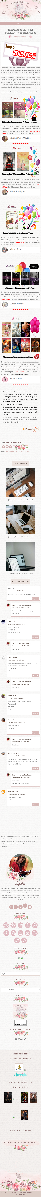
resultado (19, 451)
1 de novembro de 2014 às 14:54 (16, 624)
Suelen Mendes (13, 657)
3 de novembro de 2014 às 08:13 (20, 741)
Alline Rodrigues (13, 753)
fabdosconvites (13, 791)
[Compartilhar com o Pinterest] (10, 446)
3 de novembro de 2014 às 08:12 (20, 646)
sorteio (26, 451)
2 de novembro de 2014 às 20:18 (16, 722)
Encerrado (10, 451)
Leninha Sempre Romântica (21, 605)
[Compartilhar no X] (7, 446)
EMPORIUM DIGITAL (20, 1194)
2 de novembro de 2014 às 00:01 (16, 698)
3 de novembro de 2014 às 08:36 (20, 777)
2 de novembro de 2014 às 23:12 (16, 756)
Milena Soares (12, 720)
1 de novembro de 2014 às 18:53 (16, 660)
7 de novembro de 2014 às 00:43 (16, 794)
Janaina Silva (12, 622)
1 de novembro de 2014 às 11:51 (20, 607)
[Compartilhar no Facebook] (3, 446)
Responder (35, 599)
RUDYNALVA (12, 696)
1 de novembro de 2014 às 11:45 (16, 591)
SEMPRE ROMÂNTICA (27, 1193)
